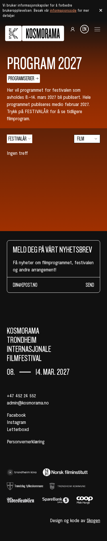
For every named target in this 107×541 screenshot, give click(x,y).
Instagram (16, 422)
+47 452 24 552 (21, 395)
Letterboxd (18, 429)
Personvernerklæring (26, 441)
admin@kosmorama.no (28, 402)
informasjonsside (63, 10)
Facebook (16, 415)
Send (90, 285)
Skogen (93, 520)
